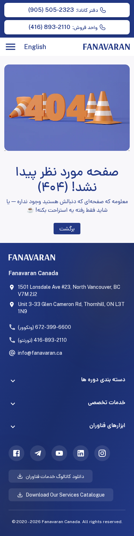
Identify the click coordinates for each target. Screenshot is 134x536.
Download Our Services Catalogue (65, 495)
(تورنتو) (42, 340)
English (35, 47)
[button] (67, 381)
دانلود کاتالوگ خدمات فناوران (55, 476)
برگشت (67, 228)
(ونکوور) (44, 327)
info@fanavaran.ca (40, 353)
